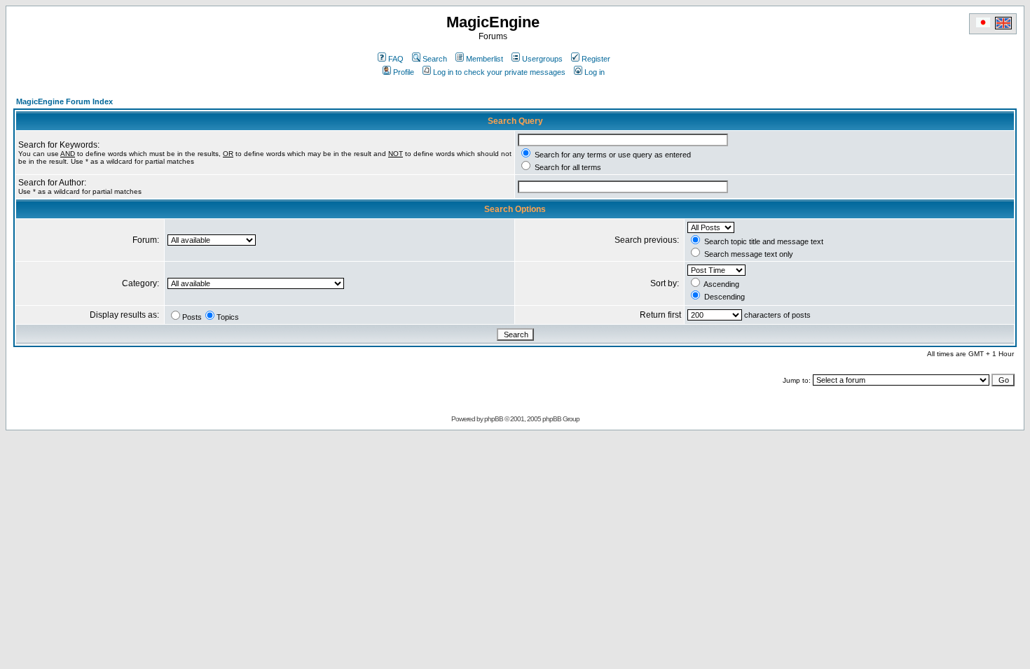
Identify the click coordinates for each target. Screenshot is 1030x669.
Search (435, 59)
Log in (594, 72)
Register (596, 59)
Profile (403, 72)
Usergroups (542, 59)
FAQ (396, 59)
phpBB (493, 419)
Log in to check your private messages (499, 72)
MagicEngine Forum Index (64, 101)
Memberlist (484, 59)
